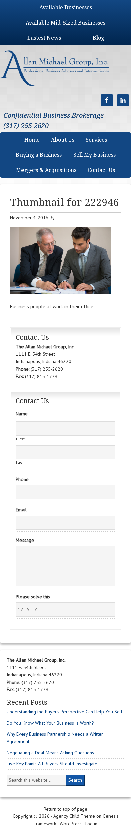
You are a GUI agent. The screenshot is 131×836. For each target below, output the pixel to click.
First (20, 438)
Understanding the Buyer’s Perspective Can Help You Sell (64, 712)
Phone (22, 479)
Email (21, 510)
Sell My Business (94, 155)
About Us (62, 140)
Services (96, 140)
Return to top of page (65, 809)
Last (20, 462)
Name (22, 414)
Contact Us (101, 170)
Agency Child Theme (74, 816)
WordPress (71, 824)
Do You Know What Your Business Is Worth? (50, 723)
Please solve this (33, 597)
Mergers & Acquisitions (46, 170)
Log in (91, 824)
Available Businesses (65, 7)
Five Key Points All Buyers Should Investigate (52, 764)
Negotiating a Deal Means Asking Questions (50, 753)
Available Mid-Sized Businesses (65, 23)
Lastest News (44, 38)
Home (32, 140)
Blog (98, 38)
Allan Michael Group (61, 68)
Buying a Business (39, 155)
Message (25, 540)
